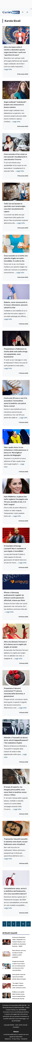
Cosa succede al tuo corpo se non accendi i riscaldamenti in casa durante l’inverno (15, 156)
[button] (22, 12)
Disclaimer (24, 1039)
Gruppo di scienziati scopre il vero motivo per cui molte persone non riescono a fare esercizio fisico (18, 966)
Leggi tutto (8, 69)
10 (23, 924)
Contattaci (16, 1027)
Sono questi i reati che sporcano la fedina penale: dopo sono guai (19, 977)
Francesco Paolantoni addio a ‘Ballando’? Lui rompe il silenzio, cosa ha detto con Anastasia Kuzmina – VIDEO (19, 942)
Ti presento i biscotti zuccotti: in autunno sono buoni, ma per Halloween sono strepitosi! (16, 841)
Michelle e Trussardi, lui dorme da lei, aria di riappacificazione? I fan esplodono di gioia (16, 740)
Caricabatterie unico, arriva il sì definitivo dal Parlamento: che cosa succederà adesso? (15, 891)
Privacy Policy (16, 1039)
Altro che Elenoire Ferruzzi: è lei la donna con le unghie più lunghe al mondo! (15, 644)
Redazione (8, 1039)
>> (28, 924)
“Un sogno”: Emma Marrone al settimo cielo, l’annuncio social (19, 985)
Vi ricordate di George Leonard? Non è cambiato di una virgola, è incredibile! (15, 548)
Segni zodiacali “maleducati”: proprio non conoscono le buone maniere (15, 104)
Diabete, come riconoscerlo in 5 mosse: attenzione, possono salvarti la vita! (16, 305)
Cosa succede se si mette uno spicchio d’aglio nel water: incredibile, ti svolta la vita (16, 258)
